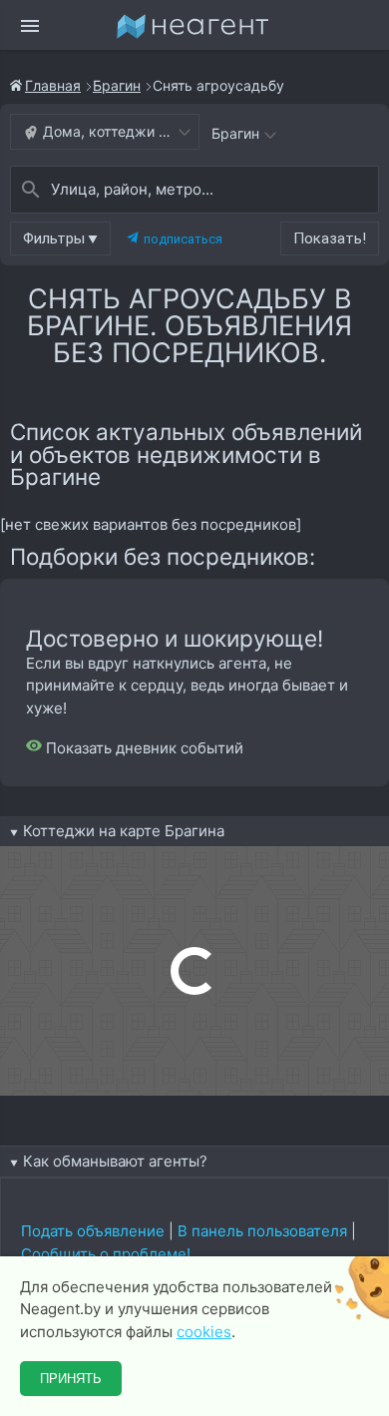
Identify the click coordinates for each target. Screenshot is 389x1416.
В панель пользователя (262, 1230)
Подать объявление (93, 1230)
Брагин (117, 85)
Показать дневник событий (142, 747)
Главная (53, 85)
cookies (204, 1331)
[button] (60, 238)
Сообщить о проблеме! (106, 1253)
